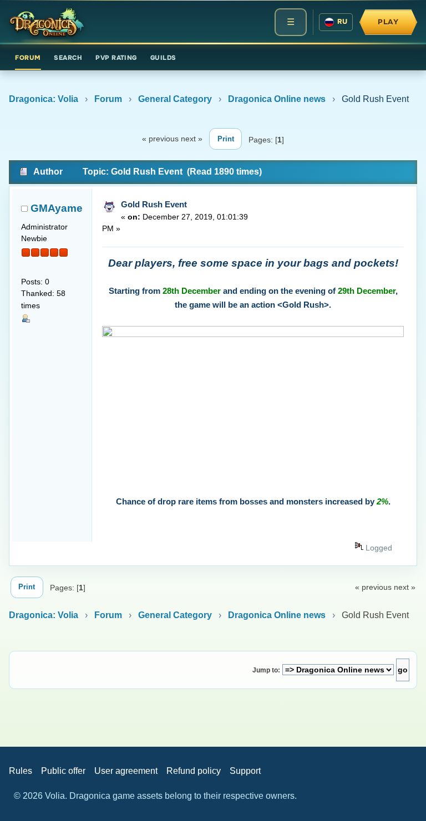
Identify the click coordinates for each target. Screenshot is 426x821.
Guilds (163, 58)
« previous (160, 138)
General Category (175, 99)
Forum (27, 58)
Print (225, 139)
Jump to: (266, 670)
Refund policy (193, 771)
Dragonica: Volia (43, 99)
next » (191, 138)
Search (68, 58)
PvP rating (116, 58)
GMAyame (57, 208)
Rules (20, 771)
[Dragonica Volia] (46, 22)
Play (388, 22)
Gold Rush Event (154, 204)
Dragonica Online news (277, 99)
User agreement (126, 771)
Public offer (63, 771)
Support (245, 771)
